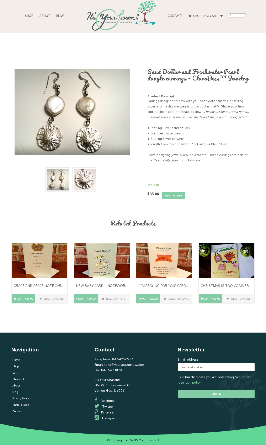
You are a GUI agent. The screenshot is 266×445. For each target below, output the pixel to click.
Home (16, 359)
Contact (175, 16)
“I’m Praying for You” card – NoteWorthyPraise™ (183, 286)
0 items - (222, 16)
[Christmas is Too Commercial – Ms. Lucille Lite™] (226, 260)
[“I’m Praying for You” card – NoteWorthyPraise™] (164, 260)
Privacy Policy (20, 398)
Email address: (188, 359)
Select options (53, 298)
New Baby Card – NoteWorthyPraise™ (111, 286)
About (44, 16)
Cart (14, 372)
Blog (60, 16)
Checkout (18, 379)
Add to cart (173, 195)
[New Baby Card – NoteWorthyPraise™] (102, 260)
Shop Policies (20, 404)
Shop (29, 16)
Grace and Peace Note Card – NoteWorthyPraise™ (60, 286)
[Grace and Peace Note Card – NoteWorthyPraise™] (39, 260)
